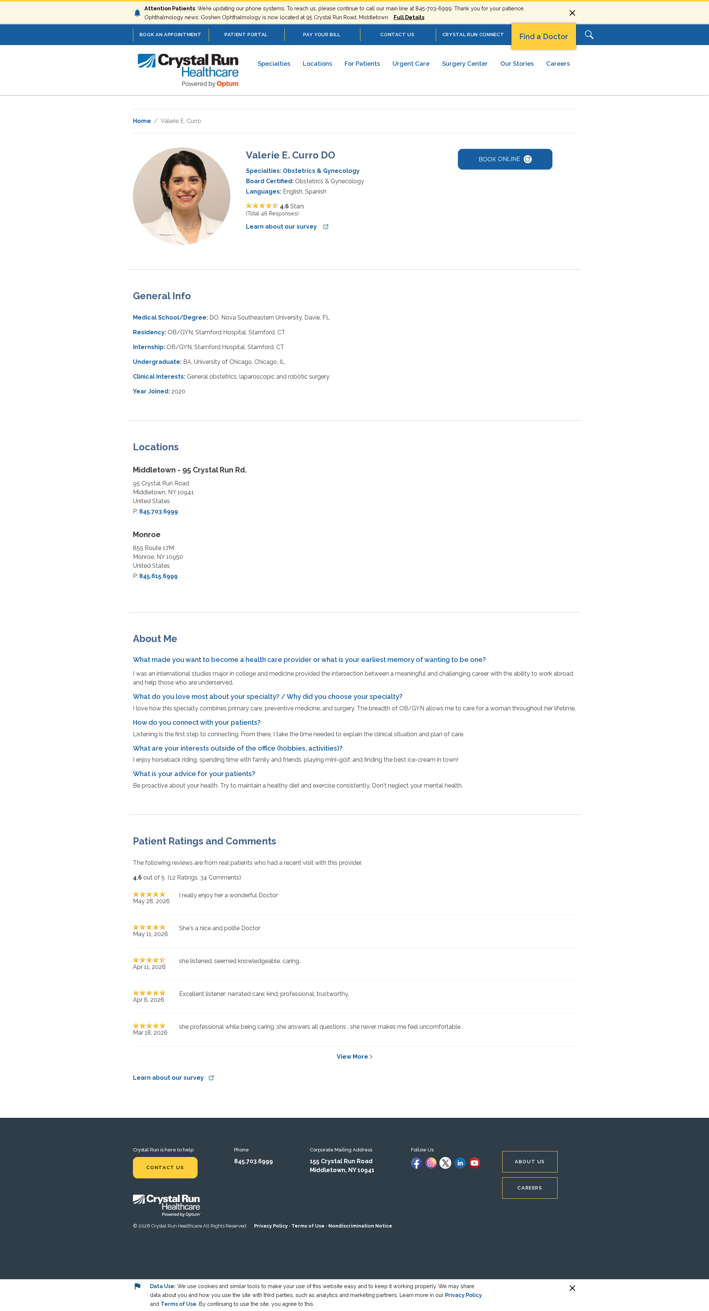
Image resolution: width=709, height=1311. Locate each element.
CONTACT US (397, 34)
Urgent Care (411, 63)
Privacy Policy (271, 1226)
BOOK (499, 159)
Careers (558, 63)
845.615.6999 (158, 576)
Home (142, 120)
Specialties (274, 63)
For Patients (362, 63)
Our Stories (517, 63)
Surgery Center (465, 63)
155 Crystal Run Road (341, 1161)
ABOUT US (530, 1161)
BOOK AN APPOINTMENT (170, 34)
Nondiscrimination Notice (360, 1226)
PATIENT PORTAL (246, 34)
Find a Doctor (543, 36)
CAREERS (529, 1188)
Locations (317, 63)
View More (352, 1056)
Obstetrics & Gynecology (321, 170)
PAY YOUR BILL (321, 34)
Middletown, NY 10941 (342, 1170)
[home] (188, 70)
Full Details (409, 17)
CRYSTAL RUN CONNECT (473, 34)
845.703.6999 (158, 511)
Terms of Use (308, 1226)
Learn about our (282, 226)
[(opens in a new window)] (416, 1162)
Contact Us (165, 1167)
